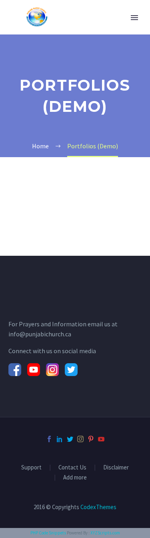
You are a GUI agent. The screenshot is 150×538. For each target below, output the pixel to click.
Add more (75, 478)
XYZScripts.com (105, 533)
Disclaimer (116, 468)
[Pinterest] (91, 439)
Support (31, 468)
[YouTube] (101, 439)
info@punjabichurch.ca (39, 334)
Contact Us (72, 468)
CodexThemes (98, 507)
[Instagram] (80, 439)
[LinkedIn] (59, 439)
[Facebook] (49, 439)
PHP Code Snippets (48, 533)
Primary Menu (134, 18)
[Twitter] (70, 439)
